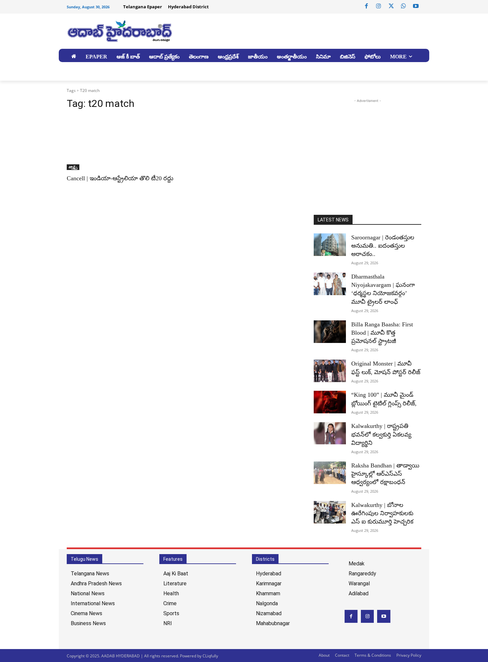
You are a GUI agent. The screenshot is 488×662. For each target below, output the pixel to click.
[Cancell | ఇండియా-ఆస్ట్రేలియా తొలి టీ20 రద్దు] (120, 143)
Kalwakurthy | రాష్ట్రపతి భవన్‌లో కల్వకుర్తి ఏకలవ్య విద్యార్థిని (381, 434)
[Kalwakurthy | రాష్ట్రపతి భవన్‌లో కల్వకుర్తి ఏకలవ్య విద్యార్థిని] (330, 433)
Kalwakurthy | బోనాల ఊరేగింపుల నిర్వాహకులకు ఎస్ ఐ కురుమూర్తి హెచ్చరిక (382, 513)
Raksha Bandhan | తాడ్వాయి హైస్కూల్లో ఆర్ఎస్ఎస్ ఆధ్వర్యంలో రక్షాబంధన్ (385, 473)
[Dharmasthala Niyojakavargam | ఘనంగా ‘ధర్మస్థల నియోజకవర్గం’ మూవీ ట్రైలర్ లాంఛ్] (330, 284)
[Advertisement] (369, 150)
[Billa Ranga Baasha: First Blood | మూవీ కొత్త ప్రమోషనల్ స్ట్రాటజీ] (330, 331)
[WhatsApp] (403, 6)
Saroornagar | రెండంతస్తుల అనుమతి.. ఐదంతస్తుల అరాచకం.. (382, 245)
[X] (391, 6)
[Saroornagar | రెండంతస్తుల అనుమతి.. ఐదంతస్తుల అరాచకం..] (330, 244)
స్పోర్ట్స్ (73, 167)
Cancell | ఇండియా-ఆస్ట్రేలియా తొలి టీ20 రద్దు (120, 178)
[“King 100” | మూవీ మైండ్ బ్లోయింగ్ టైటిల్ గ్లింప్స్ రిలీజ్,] (330, 402)
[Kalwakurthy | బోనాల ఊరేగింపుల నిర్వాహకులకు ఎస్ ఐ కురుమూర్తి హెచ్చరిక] (330, 512)
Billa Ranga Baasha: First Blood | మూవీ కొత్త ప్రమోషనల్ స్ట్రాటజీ (382, 332)
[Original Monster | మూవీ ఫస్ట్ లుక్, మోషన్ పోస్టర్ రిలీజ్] (330, 371)
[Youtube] (416, 6)
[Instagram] (378, 6)
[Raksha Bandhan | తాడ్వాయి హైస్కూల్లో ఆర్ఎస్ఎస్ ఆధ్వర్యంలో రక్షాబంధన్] (330, 472)
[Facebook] (366, 6)
